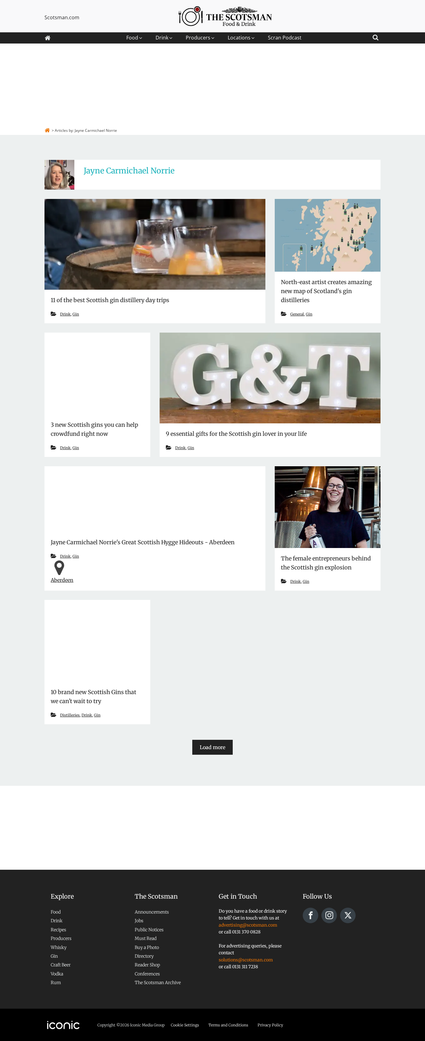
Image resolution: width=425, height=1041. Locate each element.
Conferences (147, 974)
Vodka (57, 974)
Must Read (145, 938)
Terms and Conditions (228, 1025)
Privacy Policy (270, 1025)
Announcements (152, 912)
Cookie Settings (185, 1025)
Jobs (139, 921)
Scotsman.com (61, 17)
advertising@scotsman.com (248, 925)
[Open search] (376, 36)
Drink (65, 314)
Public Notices (149, 930)
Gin (75, 314)
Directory (144, 956)
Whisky (59, 947)
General (297, 314)
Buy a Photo (147, 947)
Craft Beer (61, 965)
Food (56, 912)
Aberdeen (62, 580)
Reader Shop (147, 965)
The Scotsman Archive (158, 982)
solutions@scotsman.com (246, 960)
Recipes (58, 930)
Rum (56, 982)
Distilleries (70, 715)
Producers (61, 938)
